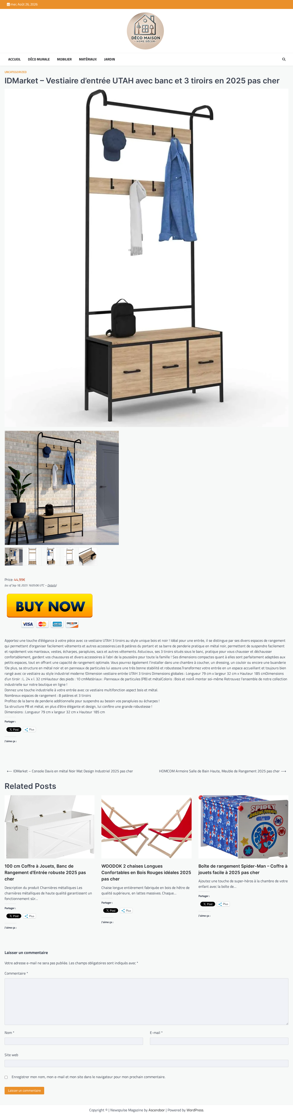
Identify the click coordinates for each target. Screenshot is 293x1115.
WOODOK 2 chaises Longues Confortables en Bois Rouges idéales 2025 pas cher (146, 873)
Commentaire (16, 973)
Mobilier (64, 59)
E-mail (156, 1032)
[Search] (283, 59)
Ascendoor (157, 1110)
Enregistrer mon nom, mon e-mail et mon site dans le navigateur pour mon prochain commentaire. (88, 1076)
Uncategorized (16, 72)
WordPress (195, 1110)
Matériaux (88, 59)
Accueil (14, 59)
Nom (9, 1032)
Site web (11, 1055)
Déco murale (39, 59)
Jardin (109, 59)
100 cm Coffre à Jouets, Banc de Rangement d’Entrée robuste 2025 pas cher (45, 873)
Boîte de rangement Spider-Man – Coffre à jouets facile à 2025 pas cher (243, 869)
